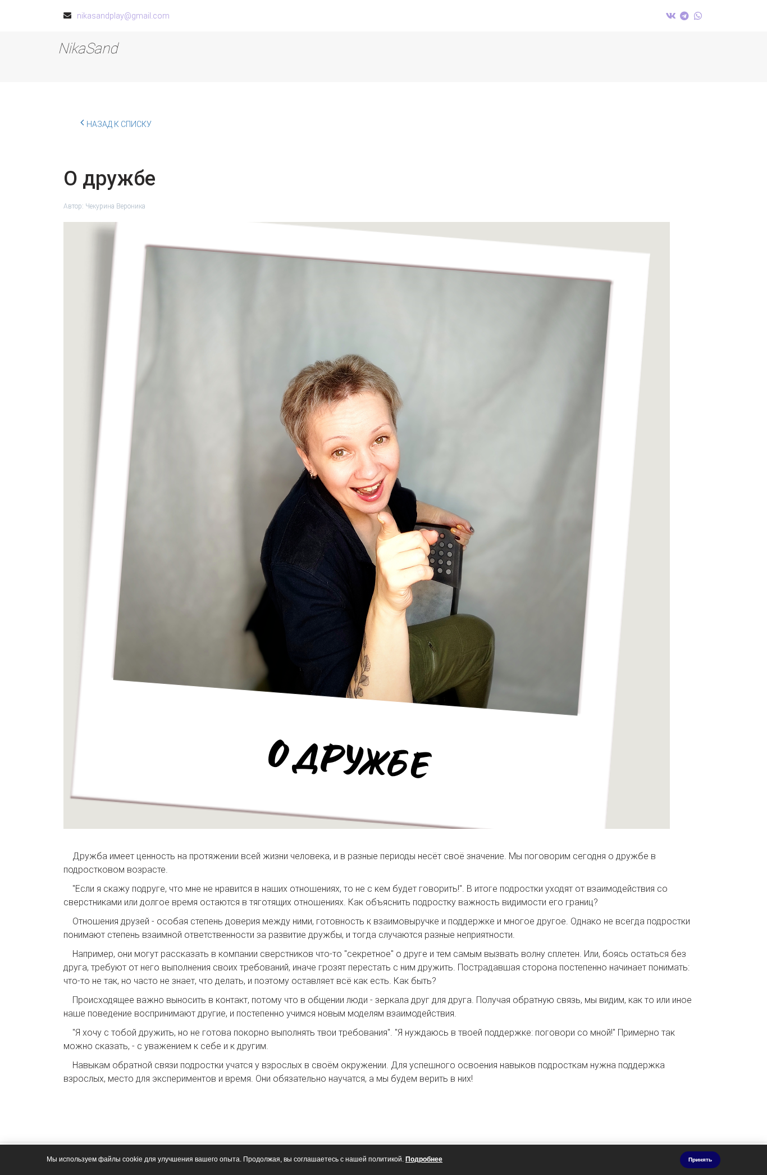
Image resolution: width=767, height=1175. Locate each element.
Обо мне (512, 56)
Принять (700, 1159)
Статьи (633, 56)
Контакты (574, 56)
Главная (400, 56)
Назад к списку (119, 124)
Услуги (456, 56)
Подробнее (423, 1159)
